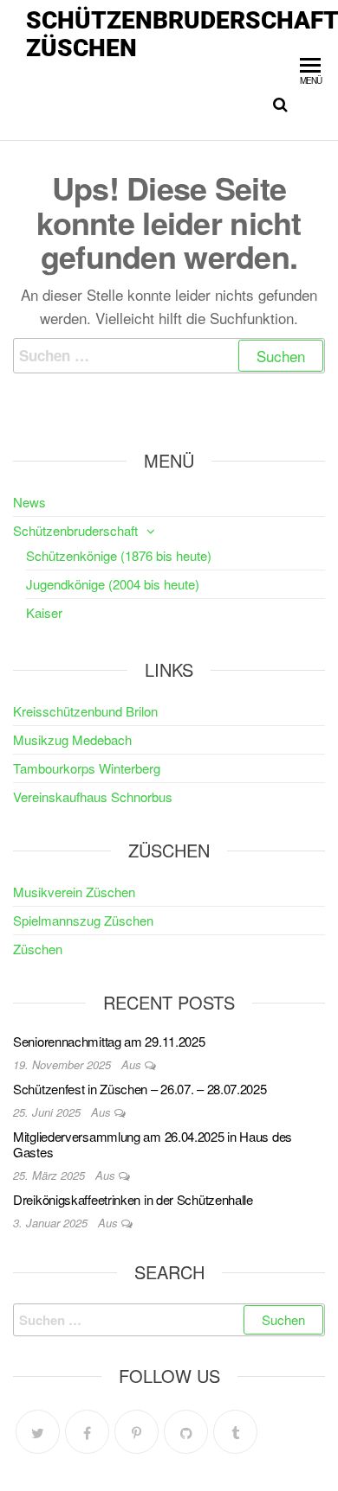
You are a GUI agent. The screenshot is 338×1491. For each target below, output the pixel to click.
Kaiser (44, 612)
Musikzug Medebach (72, 739)
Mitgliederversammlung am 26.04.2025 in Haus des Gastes (152, 1144)
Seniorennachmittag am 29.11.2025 (109, 1041)
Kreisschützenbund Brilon (85, 711)
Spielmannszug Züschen (83, 920)
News (29, 502)
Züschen (37, 949)
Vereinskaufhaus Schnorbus (92, 796)
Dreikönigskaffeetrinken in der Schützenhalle (133, 1199)
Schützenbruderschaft (75, 530)
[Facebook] (87, 1432)
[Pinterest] (136, 1432)
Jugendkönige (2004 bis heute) (112, 584)
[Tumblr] (235, 1432)
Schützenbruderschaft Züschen (182, 34)
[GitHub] (186, 1432)
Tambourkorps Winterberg (86, 768)
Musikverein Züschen (74, 891)
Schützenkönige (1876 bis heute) (118, 555)
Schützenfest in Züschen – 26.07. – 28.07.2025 (140, 1089)
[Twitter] (38, 1432)
